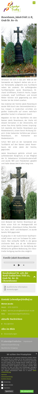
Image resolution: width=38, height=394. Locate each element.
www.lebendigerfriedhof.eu (19, 314)
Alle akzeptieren (27, 391)
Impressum (4, 374)
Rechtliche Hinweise (6, 379)
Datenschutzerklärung (6, 376)
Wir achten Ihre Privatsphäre (19, 354)
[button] (14, 265)
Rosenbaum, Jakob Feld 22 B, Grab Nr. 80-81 (17, 19)
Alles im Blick (8, 329)
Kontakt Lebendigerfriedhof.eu (16, 299)
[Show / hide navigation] (34, 2)
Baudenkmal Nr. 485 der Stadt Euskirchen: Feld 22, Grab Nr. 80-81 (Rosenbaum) (16, 277)
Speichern (9, 391)
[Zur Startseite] (11, 7)
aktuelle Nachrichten (11, 319)
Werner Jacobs (7, 304)
